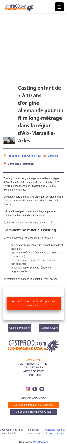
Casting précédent (19, 328)
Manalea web (40, 442)
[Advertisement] (33, 50)
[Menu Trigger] (59, 6)
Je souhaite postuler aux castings (33, 405)
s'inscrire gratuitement (33, 398)
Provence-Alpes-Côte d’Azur (24, 155)
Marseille (53, 155)
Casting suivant (49, 328)
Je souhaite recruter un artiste (33, 411)
